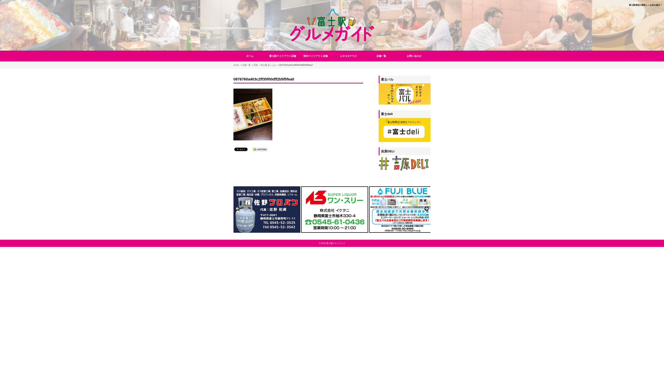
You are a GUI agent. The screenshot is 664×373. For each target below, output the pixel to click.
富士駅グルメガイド (335, 243)
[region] (332, 209)
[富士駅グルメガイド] (332, 25)
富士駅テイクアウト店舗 (282, 56)
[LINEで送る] (260, 149)
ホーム (249, 56)
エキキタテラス (348, 56)
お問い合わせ (414, 56)
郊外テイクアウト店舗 (315, 56)
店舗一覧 (381, 56)
